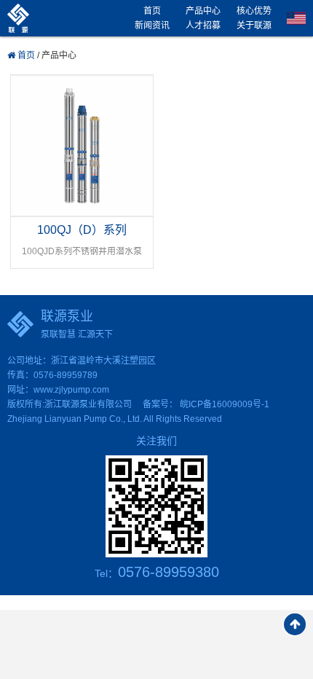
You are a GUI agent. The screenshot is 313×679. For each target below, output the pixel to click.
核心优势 (254, 11)
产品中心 (203, 11)
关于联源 (254, 25)
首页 (152, 11)
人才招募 (203, 25)
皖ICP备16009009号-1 (224, 404)
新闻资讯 (152, 25)
